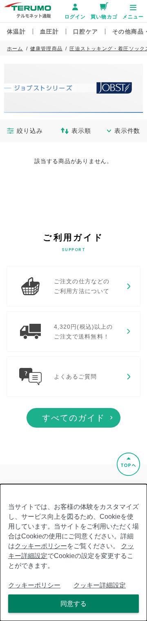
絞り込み (29, 130)
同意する (73, 603)
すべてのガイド (73, 417)
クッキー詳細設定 (100, 585)
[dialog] (73, 552)
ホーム (15, 48)
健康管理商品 (46, 48)
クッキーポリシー (41, 546)
